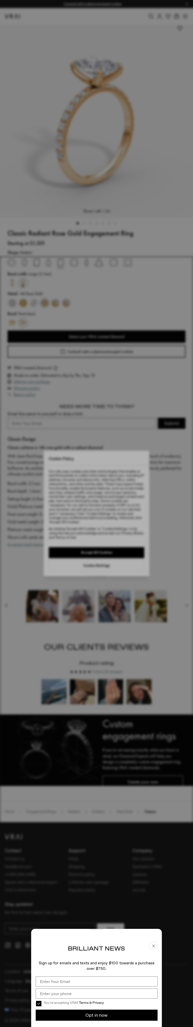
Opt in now (96, 1015)
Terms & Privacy (91, 1002)
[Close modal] (96, 513)
